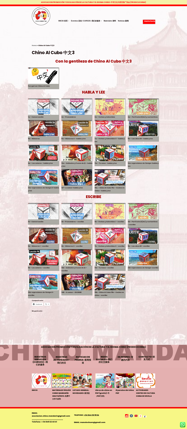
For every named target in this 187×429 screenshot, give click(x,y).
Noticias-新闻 (123, 21)
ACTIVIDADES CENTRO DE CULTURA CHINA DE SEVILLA (145, 393)
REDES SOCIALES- (104, 359)
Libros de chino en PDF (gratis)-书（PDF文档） (103, 393)
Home (34, 45)
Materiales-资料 (110, 21)
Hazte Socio (149, 21)
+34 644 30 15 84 (91, 415)
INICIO (35, 390)
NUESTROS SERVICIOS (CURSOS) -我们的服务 (40, 360)
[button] (68, 20)
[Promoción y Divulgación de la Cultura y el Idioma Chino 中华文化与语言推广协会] (41, 22)
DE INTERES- (125, 358)
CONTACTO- (147, 358)
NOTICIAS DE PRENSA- (83, 359)
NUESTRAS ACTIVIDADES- (61, 359)
